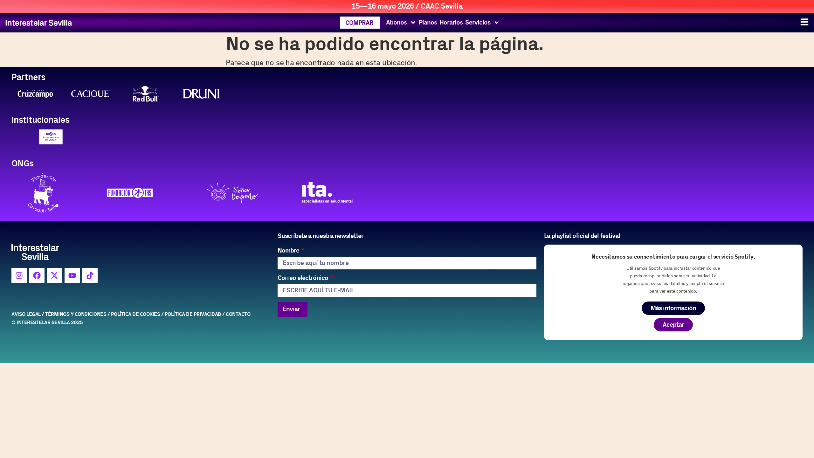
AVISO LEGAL (26, 314)
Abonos (396, 22)
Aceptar (673, 325)
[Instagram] (19, 275)
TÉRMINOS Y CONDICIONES (75, 314)
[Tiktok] (90, 275)
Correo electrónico (303, 278)
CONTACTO (238, 314)
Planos (428, 22)
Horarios (451, 22)
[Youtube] (72, 275)
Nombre (289, 250)
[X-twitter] (54, 275)
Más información (673, 308)
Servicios (477, 22)
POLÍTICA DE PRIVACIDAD (193, 314)
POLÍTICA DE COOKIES (135, 314)
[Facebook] (37, 275)
